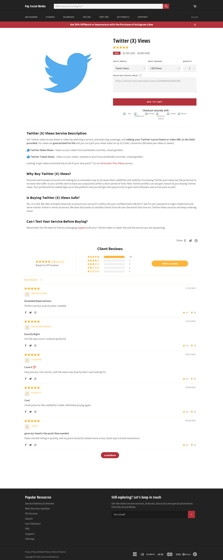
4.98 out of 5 (57, 261)
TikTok (87, 17)
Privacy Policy (31, 552)
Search (29, 518)
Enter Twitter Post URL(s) (125, 75)
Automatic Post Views (112, 163)
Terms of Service (58, 552)
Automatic (123, 17)
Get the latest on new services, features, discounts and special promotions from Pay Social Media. (152, 505)
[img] (32, 288)
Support (143, 17)
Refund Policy (44, 552)
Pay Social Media (35, 6)
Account (194, 17)
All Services (31, 513)
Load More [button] (110, 455)
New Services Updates (37, 508)
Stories (50, 17)
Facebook (69, 17)
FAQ (27, 528)
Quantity (187, 61)
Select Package (155, 61)
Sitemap (29, 538)
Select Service (120, 61)
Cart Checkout (33, 523)
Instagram (31, 17)
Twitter (104, 17)
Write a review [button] (170, 263)
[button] (120, 47)
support (81, 227)
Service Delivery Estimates (39, 503)
